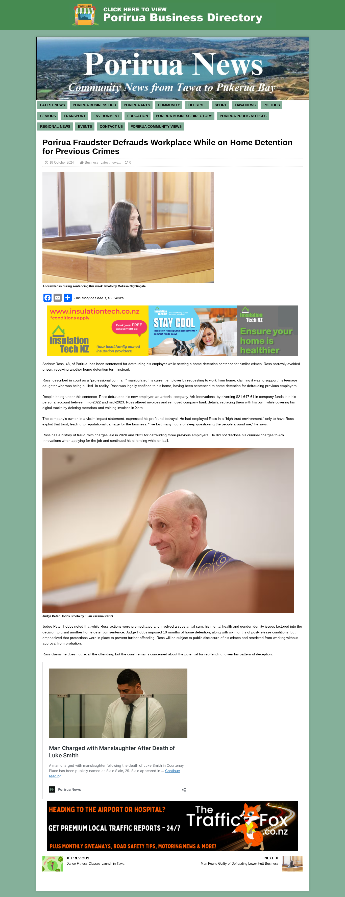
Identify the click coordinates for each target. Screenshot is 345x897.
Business (91, 162)
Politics (271, 105)
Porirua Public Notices (243, 116)
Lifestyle (197, 105)
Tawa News (245, 105)
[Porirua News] (172, 97)
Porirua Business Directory (184, 116)
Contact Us (111, 126)
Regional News (55, 126)
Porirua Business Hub (94, 105)
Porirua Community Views (156, 126)
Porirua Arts (137, 105)
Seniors (48, 116)
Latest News (52, 105)
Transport (75, 116)
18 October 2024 (62, 162)
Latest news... (111, 162)
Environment (106, 116)
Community (169, 105)
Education (137, 116)
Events (85, 126)
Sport (221, 105)
